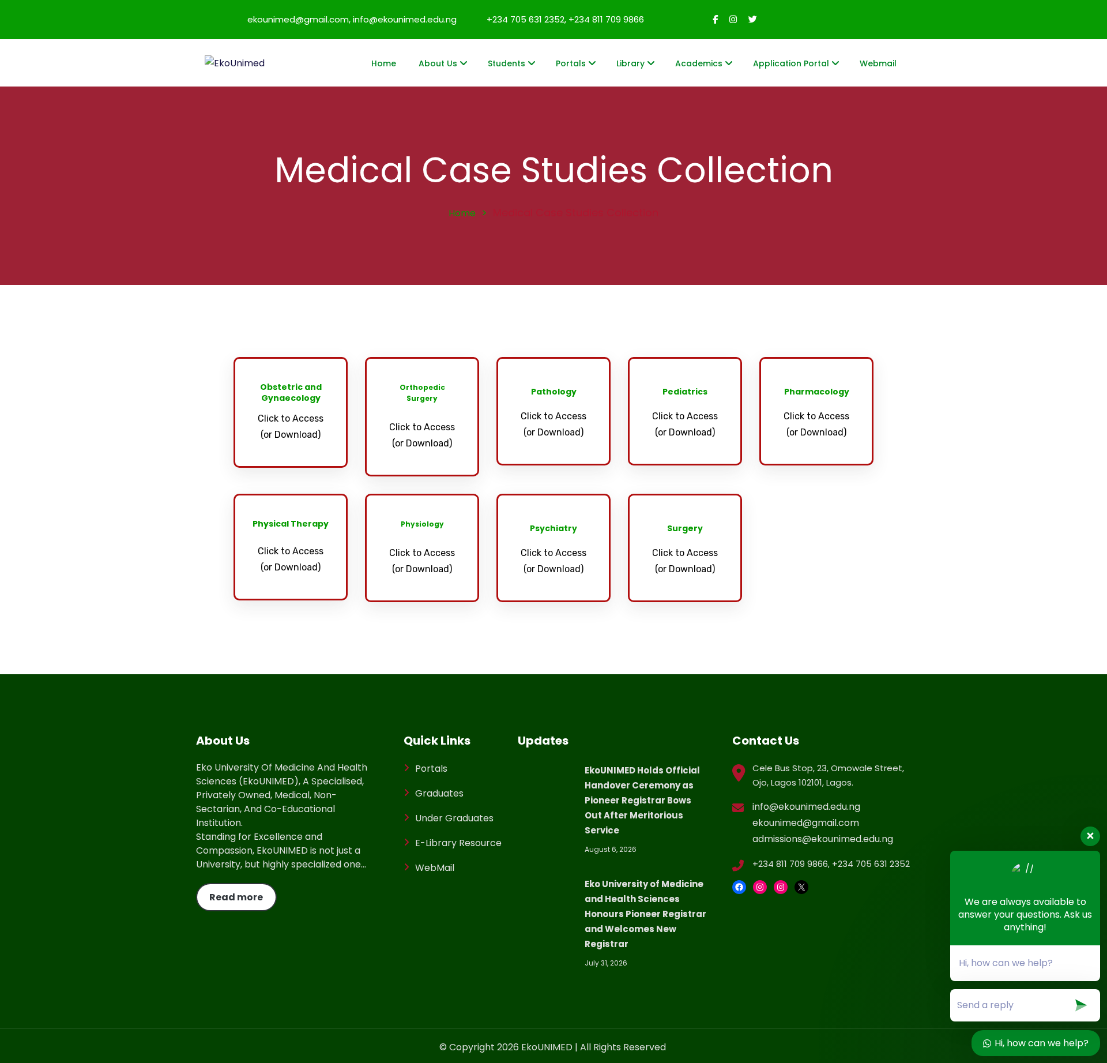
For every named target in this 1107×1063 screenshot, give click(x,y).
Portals (571, 63)
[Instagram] (760, 887)
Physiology (422, 524)
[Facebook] (739, 887)
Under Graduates (454, 818)
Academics (698, 63)
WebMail (434, 867)
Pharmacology (816, 391)
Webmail (878, 63)
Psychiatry (553, 528)
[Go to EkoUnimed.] (462, 213)
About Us (438, 63)
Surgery (685, 528)
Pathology (554, 391)
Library (630, 63)
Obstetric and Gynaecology (291, 392)
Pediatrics (684, 391)
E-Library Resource (458, 843)
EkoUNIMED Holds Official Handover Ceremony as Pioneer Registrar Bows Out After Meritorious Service (642, 800)
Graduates (439, 793)
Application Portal (791, 63)
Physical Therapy (291, 523)
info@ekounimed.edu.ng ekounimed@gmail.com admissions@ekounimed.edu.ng (822, 823)
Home (383, 63)
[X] (801, 887)
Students (506, 63)
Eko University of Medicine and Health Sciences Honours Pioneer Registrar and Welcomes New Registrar (645, 914)
